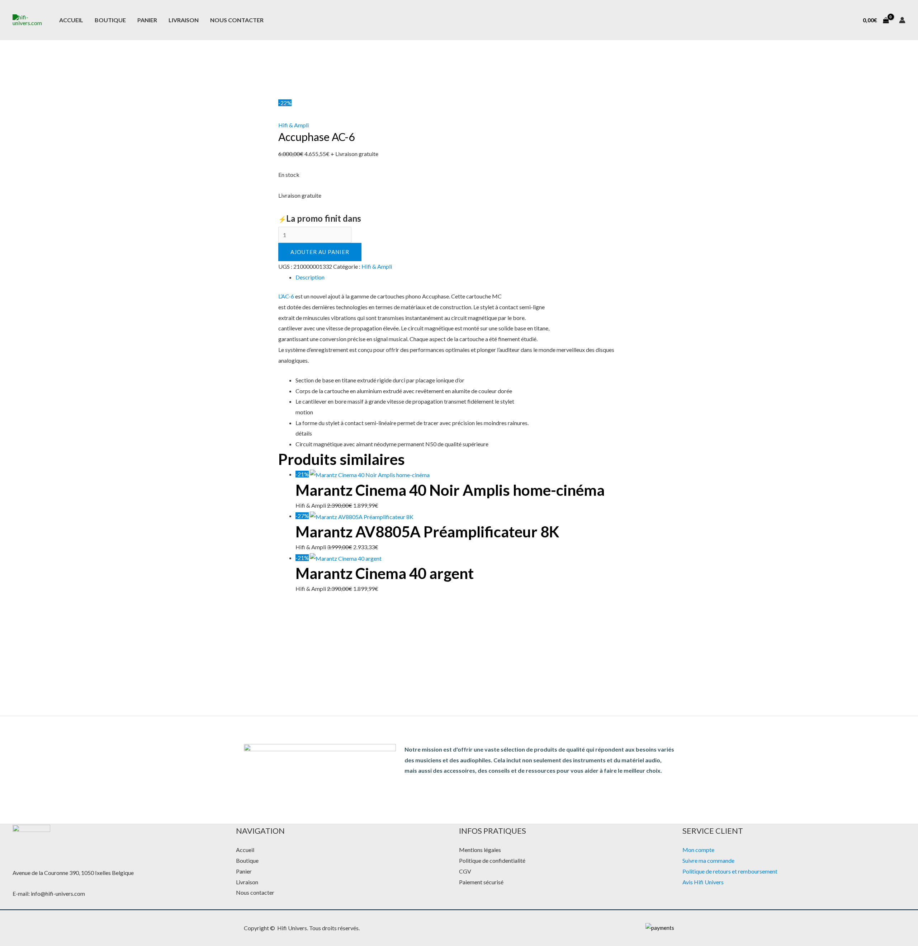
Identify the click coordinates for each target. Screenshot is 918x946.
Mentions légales (480, 849)
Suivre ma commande (708, 860)
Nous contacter (237, 20)
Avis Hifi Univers (703, 882)
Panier (147, 20)
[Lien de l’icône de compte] (902, 20)
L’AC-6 (286, 296)
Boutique (110, 20)
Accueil (71, 20)
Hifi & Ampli (293, 125)
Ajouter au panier (319, 252)
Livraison (184, 20)
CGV (465, 871)
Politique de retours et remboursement (729, 871)
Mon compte (698, 849)
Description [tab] (310, 277)
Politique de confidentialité (492, 860)
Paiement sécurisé (481, 882)
